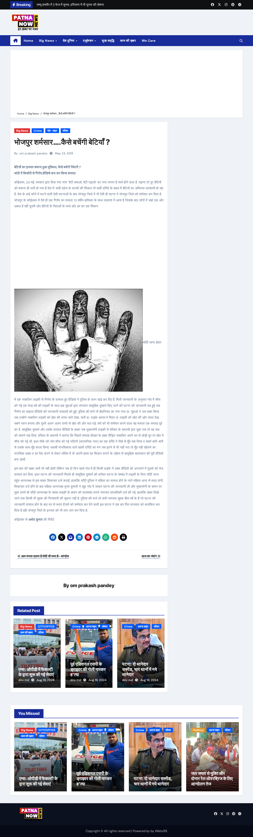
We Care (149, 41)
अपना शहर (91, 626)
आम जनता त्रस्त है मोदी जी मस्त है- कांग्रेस (45, 556)
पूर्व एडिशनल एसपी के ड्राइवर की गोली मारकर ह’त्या (88, 669)
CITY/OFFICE (46, 626)
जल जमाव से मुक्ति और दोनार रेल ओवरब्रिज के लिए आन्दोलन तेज (212, 778)
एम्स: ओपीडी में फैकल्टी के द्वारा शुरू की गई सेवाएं (36, 672)
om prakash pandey (33, 153)
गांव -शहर (52, 130)
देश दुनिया (69, 41)
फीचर (65, 130)
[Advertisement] (127, 81)
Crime (38, 130)
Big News (47, 41)
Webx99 (161, 831)
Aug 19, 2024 (45, 680)
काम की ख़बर (128, 41)
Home (28, 41)
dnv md (24, 680)
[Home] (15, 40)
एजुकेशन (88, 41)
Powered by (142, 831)
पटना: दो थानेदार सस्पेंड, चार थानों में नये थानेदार (139, 669)
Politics (198, 730)
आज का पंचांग (149, 556)
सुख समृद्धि (108, 41)
